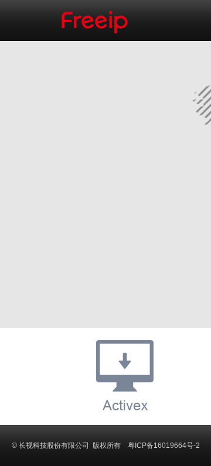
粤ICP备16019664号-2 (164, 445)
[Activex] (125, 375)
